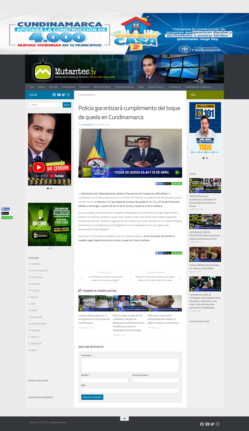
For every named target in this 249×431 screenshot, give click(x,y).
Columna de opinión (124, 87)
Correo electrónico (140, 375)
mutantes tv (89, 125)
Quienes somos (155, 87)
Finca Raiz (35, 290)
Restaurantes (37, 317)
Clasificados (36, 264)
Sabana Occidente (102, 87)
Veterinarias (36, 343)
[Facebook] (54, 94)
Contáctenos (175, 87)
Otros (33, 303)
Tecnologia (35, 330)
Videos (141, 87)
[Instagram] (68, 94)
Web (83, 385)
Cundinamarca (68, 87)
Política (41, 87)
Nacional (53, 87)
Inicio (31, 87)
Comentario (87, 355)
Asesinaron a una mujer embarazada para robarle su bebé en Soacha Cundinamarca (163, 319)
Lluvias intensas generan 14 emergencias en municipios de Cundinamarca (94, 319)
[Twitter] (63, 94)
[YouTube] (59, 94)
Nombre (85, 375)
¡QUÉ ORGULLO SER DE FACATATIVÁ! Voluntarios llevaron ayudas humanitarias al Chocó (204, 235)
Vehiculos (35, 337)
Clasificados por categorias (197, 87)
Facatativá (84, 87)
